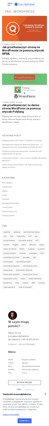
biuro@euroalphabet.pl (18, 336)
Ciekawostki (7, 187)
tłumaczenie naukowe (24, 270)
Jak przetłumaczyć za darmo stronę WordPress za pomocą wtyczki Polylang (21, 108)
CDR (11, 236)
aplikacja (17, 232)
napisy (41, 245)
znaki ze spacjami (25, 287)
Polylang (31, 249)
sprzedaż (26, 257)
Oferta (11, 363)
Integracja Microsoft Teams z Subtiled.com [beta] (22, 140)
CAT (5, 236)
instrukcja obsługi (25, 240)
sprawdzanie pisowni (11, 257)
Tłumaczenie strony (30, 274)
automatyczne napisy (31, 232)
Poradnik (5, 199)
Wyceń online (24, 382)
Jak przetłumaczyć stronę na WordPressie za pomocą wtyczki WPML (23, 50)
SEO (42, 253)
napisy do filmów (10, 249)
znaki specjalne (9, 287)
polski (4, 195)
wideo (23, 279)
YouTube (41, 283)
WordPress (8, 283)
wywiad (25, 283)
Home (10, 359)
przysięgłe (33, 253)
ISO (37, 240)
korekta (6, 245)
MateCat (33, 245)
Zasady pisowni (8, 216)
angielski (7, 232)
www (17, 283)
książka (15, 245)
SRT (34, 257)
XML (33, 283)
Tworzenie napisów (30, 369)
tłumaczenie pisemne (11, 274)
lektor (24, 245)
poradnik (41, 249)
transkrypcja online (30, 266)
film (36, 236)
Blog (10, 366)
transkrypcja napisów (11, 266)
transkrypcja (8, 262)
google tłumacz (9, 240)
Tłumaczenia (7, 207)
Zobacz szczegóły (11, 414)
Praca (24, 373)
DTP (29, 236)
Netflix (22, 249)
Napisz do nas (14, 333)
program (23, 253)
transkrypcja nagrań (23, 262)
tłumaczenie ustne (10, 279)
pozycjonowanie (10, 253)
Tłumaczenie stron (12, 44)
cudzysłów (21, 236)
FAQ (10, 373)
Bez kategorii (7, 183)
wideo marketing (35, 279)
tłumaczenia (8, 270)
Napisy (5, 191)
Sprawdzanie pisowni (10, 203)
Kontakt (11, 369)
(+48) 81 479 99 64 (30, 339)
